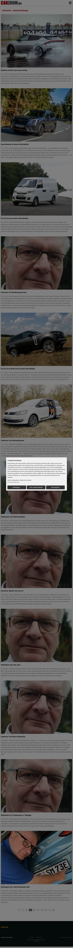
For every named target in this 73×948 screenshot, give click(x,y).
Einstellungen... (17, 487)
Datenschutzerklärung (13, 482)
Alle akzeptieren (55, 487)
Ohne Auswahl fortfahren (36, 487)
